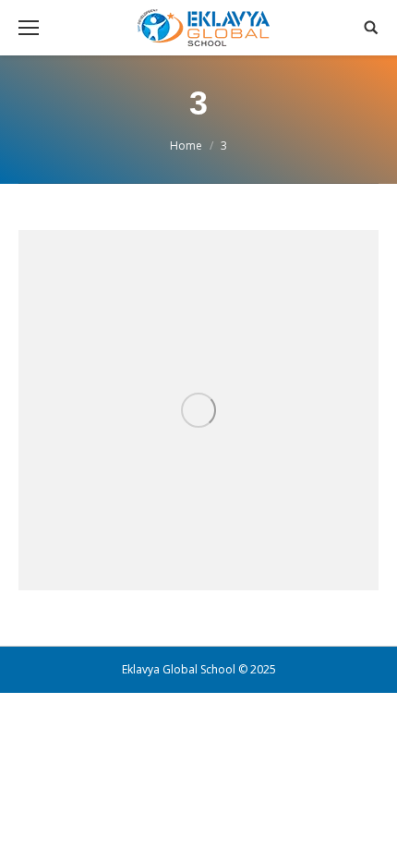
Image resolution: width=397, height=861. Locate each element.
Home (186, 145)
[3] (198, 410)
